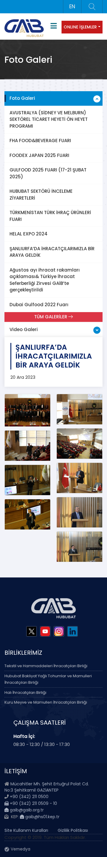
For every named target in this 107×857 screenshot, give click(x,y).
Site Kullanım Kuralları (26, 830)
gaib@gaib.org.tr (26, 810)
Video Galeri (24, 329)
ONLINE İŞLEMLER (80, 27)
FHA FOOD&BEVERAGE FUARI (40, 140)
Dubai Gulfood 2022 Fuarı (39, 304)
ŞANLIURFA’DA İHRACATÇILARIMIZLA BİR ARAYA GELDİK (52, 252)
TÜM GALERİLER (51, 317)
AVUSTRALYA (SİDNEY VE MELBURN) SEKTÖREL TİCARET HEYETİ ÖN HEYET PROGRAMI (49, 119)
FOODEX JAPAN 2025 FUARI (39, 155)
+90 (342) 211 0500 (29, 797)
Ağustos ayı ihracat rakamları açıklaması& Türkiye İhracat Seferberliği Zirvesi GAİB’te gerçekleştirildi (45, 280)
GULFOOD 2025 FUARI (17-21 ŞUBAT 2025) (48, 173)
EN (72, 6)
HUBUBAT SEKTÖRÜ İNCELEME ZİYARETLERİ (41, 194)
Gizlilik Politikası (73, 830)
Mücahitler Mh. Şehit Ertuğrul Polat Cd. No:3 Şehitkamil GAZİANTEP (46, 787)
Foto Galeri (22, 98)
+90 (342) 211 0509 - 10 (33, 803)
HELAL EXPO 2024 (29, 234)
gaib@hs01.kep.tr (41, 817)
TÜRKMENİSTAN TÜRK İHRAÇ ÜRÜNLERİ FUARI (50, 215)
